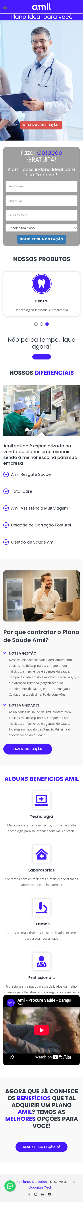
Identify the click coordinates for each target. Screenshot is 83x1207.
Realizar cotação (39, 1147)
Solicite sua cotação (41, 239)
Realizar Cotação (41, 125)
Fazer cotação (28, 749)
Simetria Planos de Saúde (27, 1181)
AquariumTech (41, 1187)
